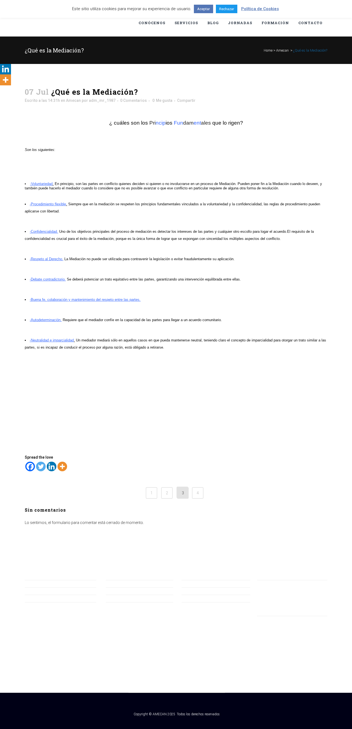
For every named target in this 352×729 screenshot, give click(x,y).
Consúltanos (36, 583)
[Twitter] (41, 466)
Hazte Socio (35, 591)
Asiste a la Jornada (41, 598)
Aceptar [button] (203, 9)
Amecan (282, 50)
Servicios (114, 598)
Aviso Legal (191, 583)
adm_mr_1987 (102, 100)
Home (268, 50)
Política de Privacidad (200, 591)
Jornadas (114, 591)
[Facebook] (30, 466)
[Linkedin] (51, 466)
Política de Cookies (198, 598)
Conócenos (116, 583)
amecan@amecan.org (276, 590)
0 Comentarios (133, 100)
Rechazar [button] (226, 9)
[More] (62, 466)
